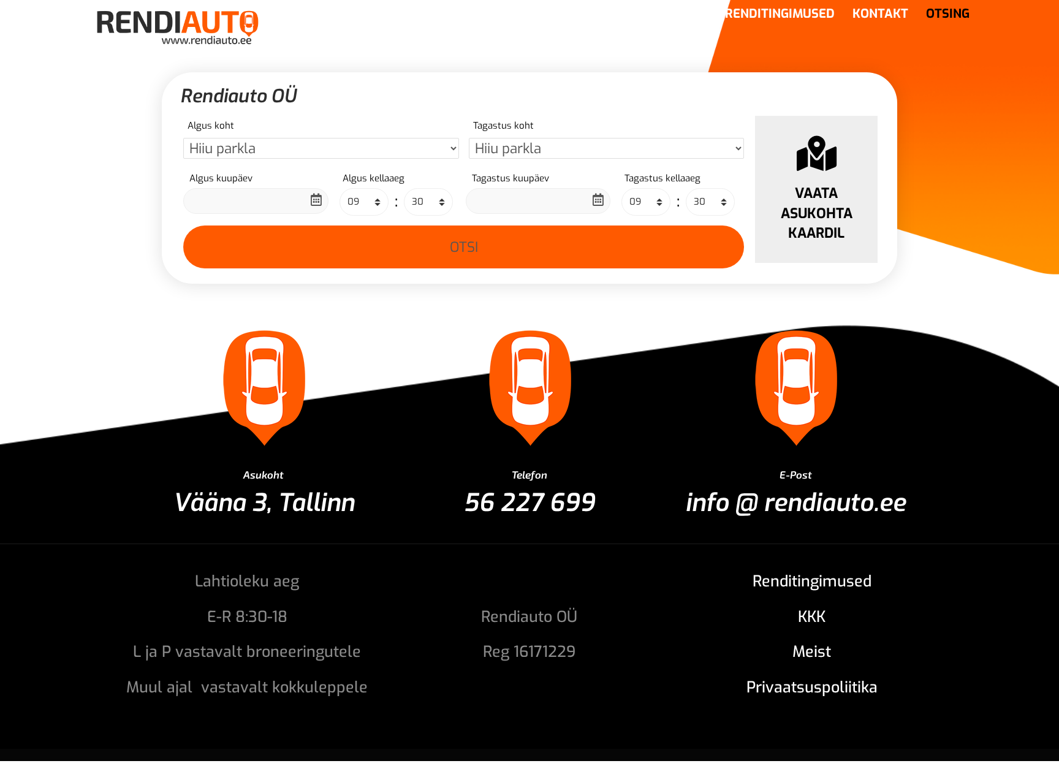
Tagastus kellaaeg (662, 178)
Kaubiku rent (663, 16)
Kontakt (880, 16)
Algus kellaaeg (373, 178)
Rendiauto (568, 16)
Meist (811, 652)
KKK (812, 617)
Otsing (948, 16)
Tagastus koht (503, 125)
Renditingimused (780, 16)
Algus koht (211, 125)
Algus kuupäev (220, 178)
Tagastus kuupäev (510, 178)
